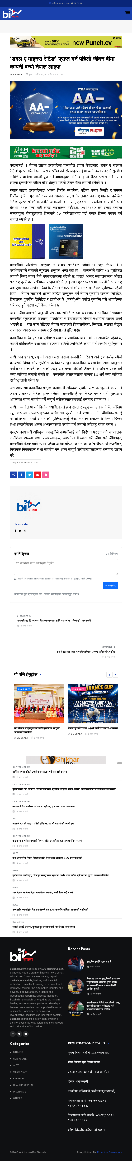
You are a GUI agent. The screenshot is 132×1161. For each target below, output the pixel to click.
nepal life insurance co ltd (25, 462)
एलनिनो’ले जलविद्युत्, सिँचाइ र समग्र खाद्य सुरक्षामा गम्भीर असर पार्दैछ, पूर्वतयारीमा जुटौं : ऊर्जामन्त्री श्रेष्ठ (61, 875)
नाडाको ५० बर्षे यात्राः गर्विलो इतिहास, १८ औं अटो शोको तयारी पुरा (43, 823)
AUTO (15, 819)
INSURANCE (16, 74)
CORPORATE (20, 1059)
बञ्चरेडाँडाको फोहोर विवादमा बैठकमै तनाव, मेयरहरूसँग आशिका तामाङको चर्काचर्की (50, 909)
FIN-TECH (18, 1078)
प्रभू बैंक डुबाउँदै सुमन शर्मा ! (99, 961)
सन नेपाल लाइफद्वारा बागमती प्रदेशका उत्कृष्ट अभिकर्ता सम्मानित (86, 651)
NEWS (15, 870)
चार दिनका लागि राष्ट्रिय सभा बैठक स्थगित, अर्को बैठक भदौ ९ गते (43, 892)
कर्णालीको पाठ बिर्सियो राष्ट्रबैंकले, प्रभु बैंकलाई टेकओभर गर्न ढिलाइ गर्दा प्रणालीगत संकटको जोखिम (103, 1006)
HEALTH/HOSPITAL (23, 1085)
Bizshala (21, 524)
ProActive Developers (109, 1152)
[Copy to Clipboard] (45, 475)
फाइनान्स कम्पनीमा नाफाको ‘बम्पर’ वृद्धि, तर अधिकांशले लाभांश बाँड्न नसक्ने (47, 840)
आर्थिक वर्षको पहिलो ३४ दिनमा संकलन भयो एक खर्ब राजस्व (40, 771)
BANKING (18, 1052)
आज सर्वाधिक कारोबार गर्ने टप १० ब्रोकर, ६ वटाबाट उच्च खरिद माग (44, 806)
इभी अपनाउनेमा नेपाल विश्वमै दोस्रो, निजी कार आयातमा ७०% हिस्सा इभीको (47, 858)
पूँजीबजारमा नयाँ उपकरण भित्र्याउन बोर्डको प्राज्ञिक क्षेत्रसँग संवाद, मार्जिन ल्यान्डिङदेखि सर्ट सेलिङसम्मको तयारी (64, 789)
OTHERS (17, 1098)
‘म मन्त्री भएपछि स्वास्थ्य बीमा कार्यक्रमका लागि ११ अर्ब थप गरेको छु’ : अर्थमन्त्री (54, 620)
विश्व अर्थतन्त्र (18, 922)
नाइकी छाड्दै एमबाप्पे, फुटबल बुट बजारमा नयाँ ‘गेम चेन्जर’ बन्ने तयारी (44, 927)
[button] (109, 675)
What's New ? (20, 1072)
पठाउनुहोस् (110, 585)
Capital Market (21, 767)
